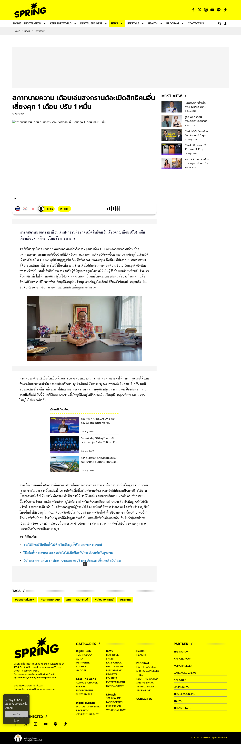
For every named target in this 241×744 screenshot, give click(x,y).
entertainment (115, 682)
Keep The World (86, 679)
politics (111, 678)
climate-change (87, 682)
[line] (33, 198)
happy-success (146, 667)
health (141, 655)
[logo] (30, 10)
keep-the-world (147, 679)
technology (84, 655)
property (82, 710)
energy (80, 686)
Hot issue (40, 31)
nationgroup (182, 659)
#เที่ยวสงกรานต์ (104, 600)
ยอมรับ (16, 714)
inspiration (113, 706)
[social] (193, 10)
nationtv (180, 680)
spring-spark (145, 682)
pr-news (111, 674)
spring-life (113, 698)
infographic (114, 670)
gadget (81, 670)
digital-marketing (88, 706)
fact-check (114, 662)
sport (110, 659)
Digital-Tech (83, 651)
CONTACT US (144, 699)
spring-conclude (147, 671)
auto (79, 659)
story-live (143, 690)
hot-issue (112, 655)
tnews (178, 701)
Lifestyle (111, 694)
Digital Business (85, 703)
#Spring (125, 600)
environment (84, 690)
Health (140, 651)
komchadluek (183, 666)
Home (17, 31)
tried (139, 675)
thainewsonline (184, 694)
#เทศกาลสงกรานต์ (77, 600)
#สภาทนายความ (50, 600)
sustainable (84, 694)
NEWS (27, 31)
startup (81, 666)
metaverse (83, 662)
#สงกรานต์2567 (24, 600)
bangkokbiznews (185, 673)
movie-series (114, 702)
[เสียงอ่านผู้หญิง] (46, 209)
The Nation (181, 651)
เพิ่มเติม (9, 707)
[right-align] (219, 23)
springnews (181, 687)
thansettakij (182, 708)
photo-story (114, 666)
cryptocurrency (87, 714)
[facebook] (21, 198)
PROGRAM (142, 663)
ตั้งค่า (16, 721)
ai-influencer (145, 686)
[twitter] (27, 198)
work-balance (116, 710)
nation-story (115, 686)
